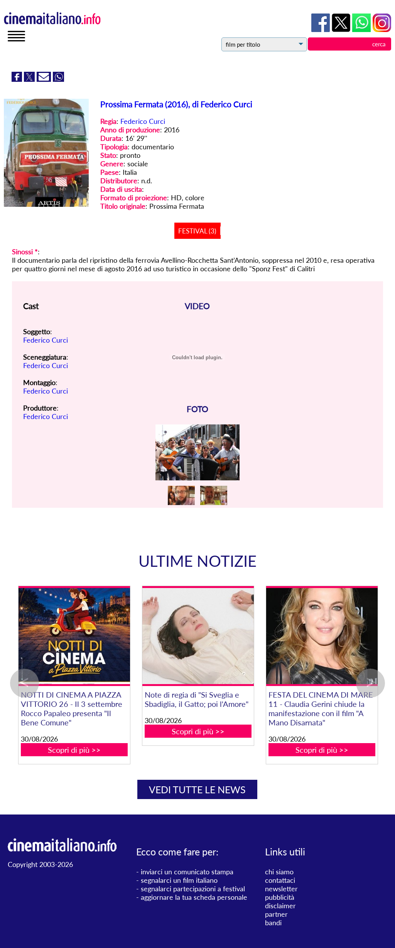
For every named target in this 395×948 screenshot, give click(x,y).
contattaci (280, 880)
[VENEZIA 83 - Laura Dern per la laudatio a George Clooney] (60, 636)
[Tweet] (30, 79)
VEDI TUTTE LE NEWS (197, 789)
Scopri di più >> (60, 731)
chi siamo (279, 871)
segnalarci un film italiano (179, 880)
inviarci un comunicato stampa (187, 871)
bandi (273, 922)
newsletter (281, 888)
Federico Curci (142, 121)
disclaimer (280, 905)
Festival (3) (197, 231)
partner (276, 914)
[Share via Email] (45, 79)
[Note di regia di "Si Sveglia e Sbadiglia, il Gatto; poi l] (307, 636)
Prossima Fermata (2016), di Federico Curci (176, 104)
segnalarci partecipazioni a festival (193, 888)
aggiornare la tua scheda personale (194, 897)
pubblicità (279, 897)
